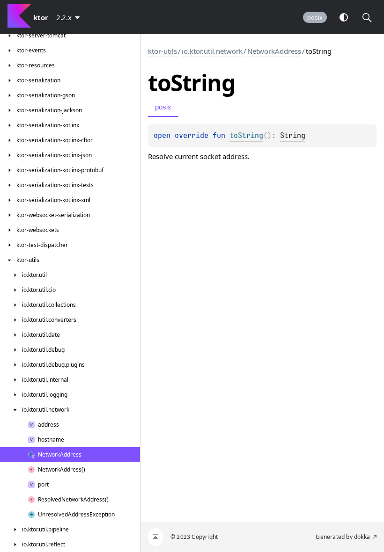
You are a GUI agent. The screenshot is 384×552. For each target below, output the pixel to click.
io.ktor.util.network (212, 51)
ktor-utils (162, 51)
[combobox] (70, 17)
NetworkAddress (274, 51)
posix (315, 17)
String (292, 135)
